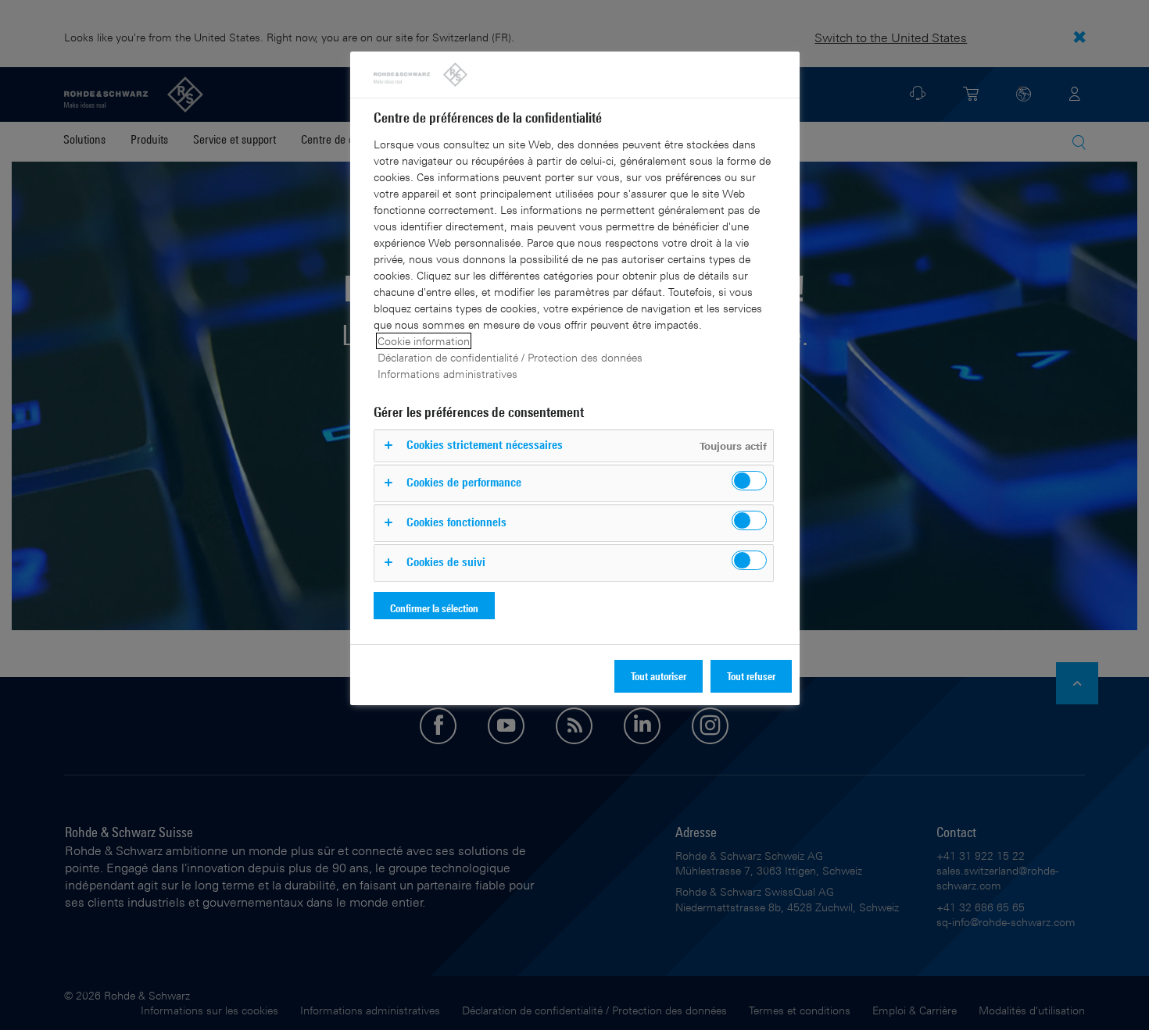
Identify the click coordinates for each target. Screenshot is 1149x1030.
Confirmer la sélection (434, 608)
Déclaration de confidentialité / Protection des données (510, 357)
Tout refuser (751, 676)
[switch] (749, 480)
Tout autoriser (658, 676)
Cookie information (424, 340)
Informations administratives (447, 373)
